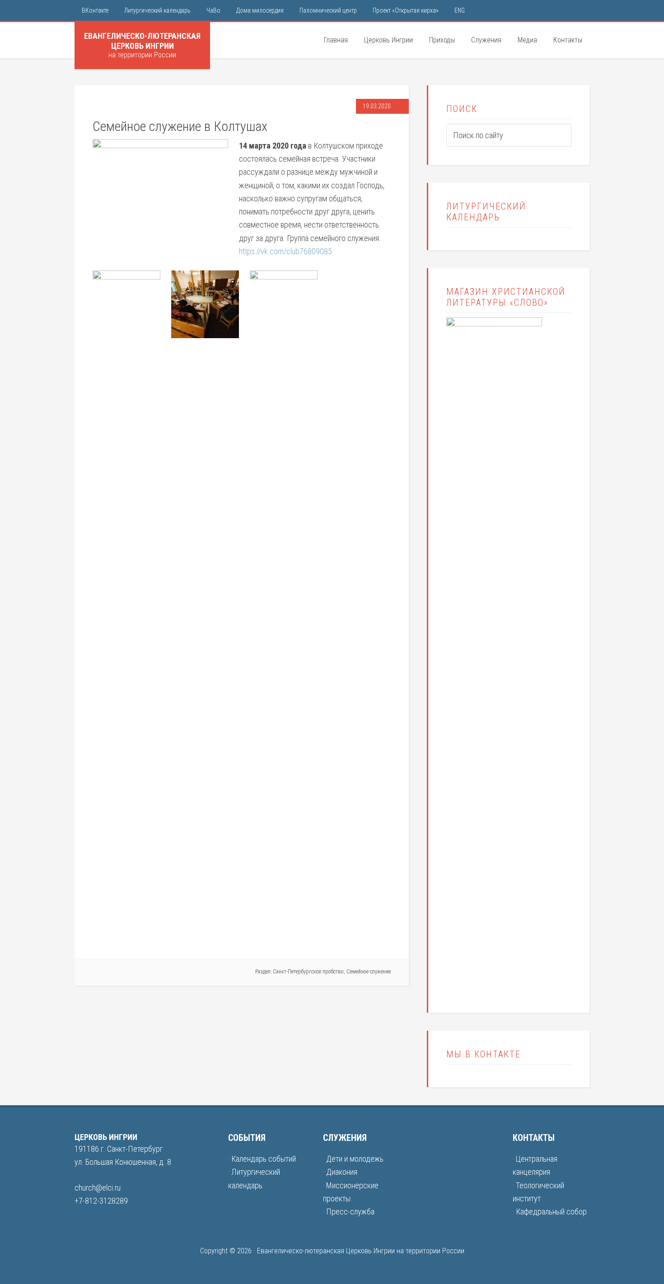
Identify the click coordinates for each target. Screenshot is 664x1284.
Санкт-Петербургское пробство (308, 971)
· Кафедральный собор (550, 1211)
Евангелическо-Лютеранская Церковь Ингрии (142, 41)
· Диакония (340, 1172)
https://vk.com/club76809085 (285, 251)
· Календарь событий (262, 1158)
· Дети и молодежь (353, 1158)
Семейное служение (368, 971)
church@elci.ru (98, 1187)
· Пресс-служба (348, 1211)
